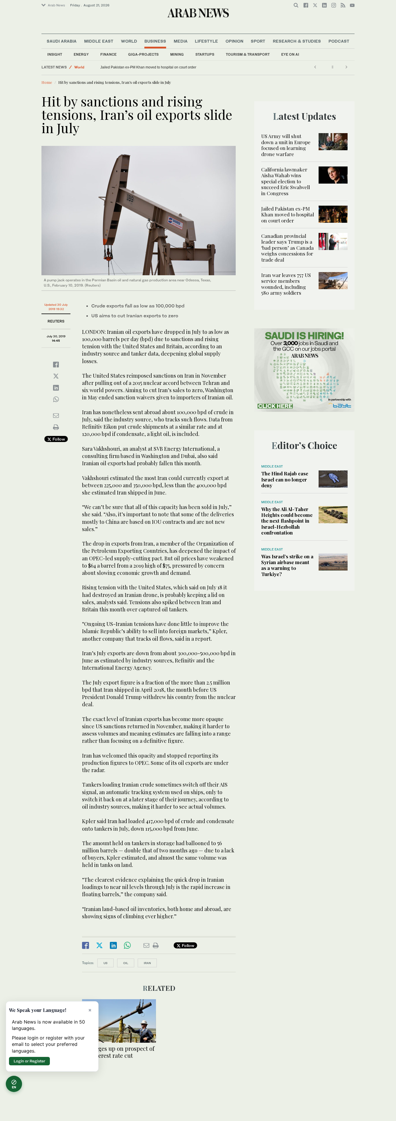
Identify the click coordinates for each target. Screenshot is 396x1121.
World (129, 41)
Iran (147, 963)
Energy (81, 54)
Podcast (338, 41)
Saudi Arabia (62, 41)
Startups (204, 54)
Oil (125, 963)
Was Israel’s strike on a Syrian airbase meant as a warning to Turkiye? (287, 565)
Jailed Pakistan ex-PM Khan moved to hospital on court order (148, 67)
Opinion (235, 41)
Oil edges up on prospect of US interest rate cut (118, 1051)
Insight (54, 54)
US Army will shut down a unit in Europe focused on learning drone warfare (285, 145)
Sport (258, 41)
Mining (177, 54)
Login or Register (29, 1061)
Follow (58, 439)
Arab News (56, 5)
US (105, 963)
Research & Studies (297, 41)
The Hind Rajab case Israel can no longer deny (284, 479)
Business (155, 41)
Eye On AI (290, 54)
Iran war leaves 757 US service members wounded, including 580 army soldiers (286, 284)
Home (46, 82)
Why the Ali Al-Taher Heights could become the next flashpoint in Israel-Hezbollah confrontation (287, 521)
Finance (108, 54)
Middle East (98, 41)
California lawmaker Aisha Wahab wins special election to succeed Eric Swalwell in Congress (285, 181)
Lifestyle (206, 41)
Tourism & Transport (248, 54)
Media (181, 41)
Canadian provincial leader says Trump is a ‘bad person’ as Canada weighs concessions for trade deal (287, 248)
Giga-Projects (143, 54)
